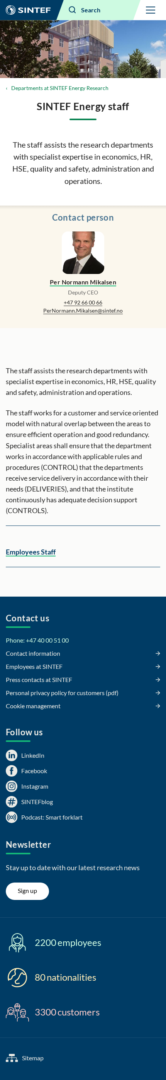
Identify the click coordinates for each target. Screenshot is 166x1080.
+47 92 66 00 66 (83, 302)
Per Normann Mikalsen (83, 282)
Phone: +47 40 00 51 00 (37, 640)
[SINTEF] (28, 10)
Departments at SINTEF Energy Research (59, 88)
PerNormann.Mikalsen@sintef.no (83, 310)
